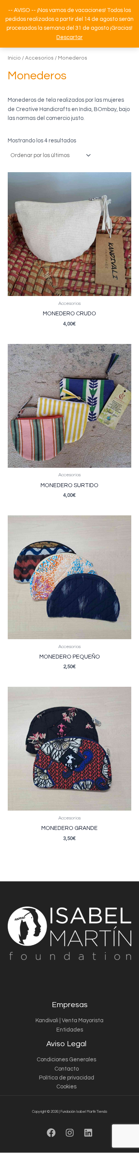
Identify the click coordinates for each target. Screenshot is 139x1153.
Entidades (69, 1030)
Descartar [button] (69, 37)
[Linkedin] (88, 1132)
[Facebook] (51, 1132)
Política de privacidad (66, 1078)
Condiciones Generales (66, 1059)
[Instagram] (69, 1132)
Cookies (66, 1087)
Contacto (66, 1069)
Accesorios (39, 58)
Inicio (14, 58)
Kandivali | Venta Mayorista (69, 1020)
